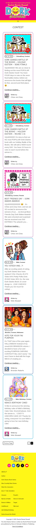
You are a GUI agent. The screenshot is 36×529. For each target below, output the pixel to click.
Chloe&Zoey (20, 56)
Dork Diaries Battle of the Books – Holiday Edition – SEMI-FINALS (16, 62)
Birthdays (23, 399)
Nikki (17, 262)
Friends (21, 195)
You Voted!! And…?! (14, 266)
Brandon (7, 332)
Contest (27, 56)
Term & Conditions (17, 526)
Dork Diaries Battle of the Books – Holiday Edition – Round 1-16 (16, 131)
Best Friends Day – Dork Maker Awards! (17, 200)
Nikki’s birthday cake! (16, 403)
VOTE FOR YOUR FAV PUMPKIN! (14, 337)
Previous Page (8, 443)
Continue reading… (12, 90)
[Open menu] (18, 21)
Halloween (20, 332)
